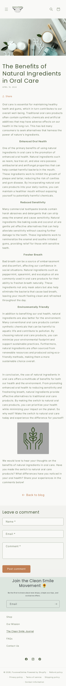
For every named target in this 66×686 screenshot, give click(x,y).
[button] (6, 9)
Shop (9, 616)
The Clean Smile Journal (20, 631)
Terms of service (33, 677)
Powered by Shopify (36, 672)
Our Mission (13, 624)
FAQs (9, 638)
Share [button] (9, 96)
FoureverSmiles (19, 672)
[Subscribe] (55, 604)
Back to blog (35, 495)
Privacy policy (16, 677)
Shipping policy (52, 677)
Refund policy (55, 672)
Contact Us (12, 645)
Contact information (34, 682)
